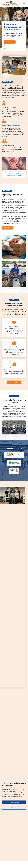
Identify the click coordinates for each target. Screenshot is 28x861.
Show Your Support (14, 802)
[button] (14, 427)
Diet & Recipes (14, 347)
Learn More (9, 47)
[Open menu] (24, 3)
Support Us (10, 42)
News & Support (14, 326)
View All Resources (14, 382)
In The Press (14, 368)
